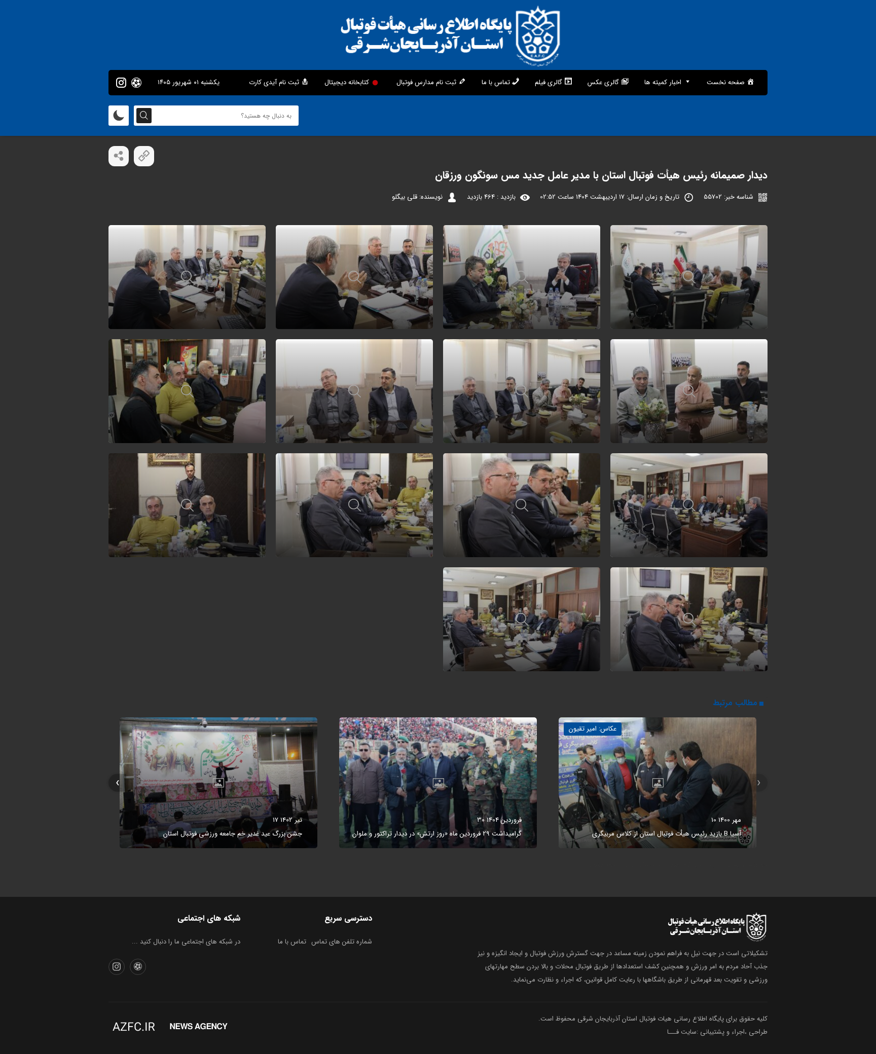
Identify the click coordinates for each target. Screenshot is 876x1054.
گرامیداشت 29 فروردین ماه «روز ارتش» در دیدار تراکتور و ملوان (437, 833)
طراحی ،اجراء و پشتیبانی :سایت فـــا (717, 1032)
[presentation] (759, 783)
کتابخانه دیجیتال (346, 82)
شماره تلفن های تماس (341, 941)
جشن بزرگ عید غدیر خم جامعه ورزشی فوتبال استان (232, 833)
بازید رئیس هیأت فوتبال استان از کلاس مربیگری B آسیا (666, 833)
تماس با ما (292, 941)
